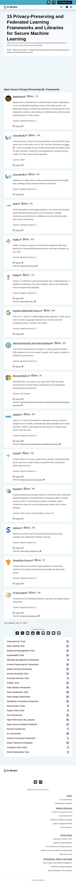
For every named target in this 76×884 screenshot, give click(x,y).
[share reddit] (32, 633)
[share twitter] (22, 633)
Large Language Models (62, 823)
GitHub (18, 126)
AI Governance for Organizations (59, 846)
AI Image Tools (66, 2)
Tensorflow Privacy (22, 560)
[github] (54, 2)
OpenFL (16, 414)
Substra (16, 528)
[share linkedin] (43, 633)
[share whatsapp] (38, 633)
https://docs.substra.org (29, 551)
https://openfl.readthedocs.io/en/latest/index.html (39, 444)
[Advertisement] (38, 70)
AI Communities (66, 800)
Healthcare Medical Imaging (61, 820)
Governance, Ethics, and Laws (58, 859)
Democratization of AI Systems (60, 870)
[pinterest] (48, 2)
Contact (35, 789)
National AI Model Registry (61, 867)
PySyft (16, 453)
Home (9, 50)
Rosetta (16, 489)
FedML (16, 239)
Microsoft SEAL (20, 376)
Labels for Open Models (62, 843)
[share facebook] (17, 633)
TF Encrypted (19, 593)
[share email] (27, 633)
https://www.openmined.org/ (31, 480)
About (29, 789)
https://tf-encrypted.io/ (29, 616)
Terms (47, 789)
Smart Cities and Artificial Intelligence (57, 863)
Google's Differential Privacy (26, 311)
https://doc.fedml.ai (28, 266)
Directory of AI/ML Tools (62, 839)
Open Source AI (65, 854)
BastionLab (18, 96)
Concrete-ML (19, 135)
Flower (16, 275)
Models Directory (64, 808)
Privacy (41, 789)
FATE (15, 204)
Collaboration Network (63, 803)
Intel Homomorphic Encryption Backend (32, 343)
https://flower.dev (27, 301)
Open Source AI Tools (20, 50)
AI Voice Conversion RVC (62, 812)
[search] (62, 7)
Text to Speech (66, 827)
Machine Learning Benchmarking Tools (56, 850)
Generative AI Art (65, 816)
